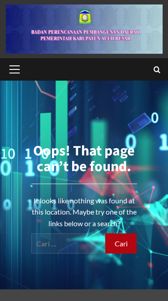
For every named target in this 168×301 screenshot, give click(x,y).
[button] (13, 69)
